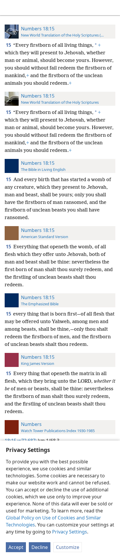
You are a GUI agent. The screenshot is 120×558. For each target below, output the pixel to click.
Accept (15, 547)
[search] (112, 7)
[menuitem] (8, 7)
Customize (67, 547)
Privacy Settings (69, 531)
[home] (8, 7)
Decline (39, 547)
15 (9, 45)
